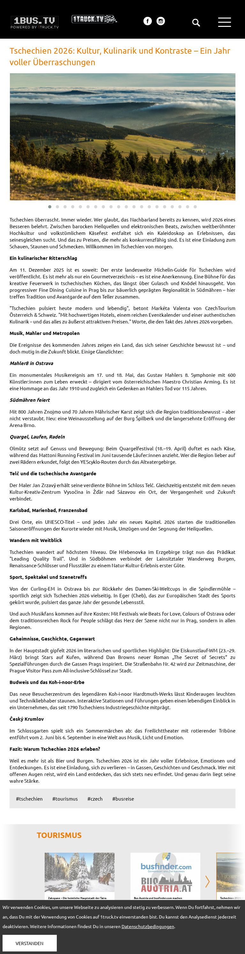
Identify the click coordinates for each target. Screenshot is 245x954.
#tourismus (65, 798)
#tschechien (29, 798)
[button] (50, 207)
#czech (95, 798)
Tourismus (59, 835)
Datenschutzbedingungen (148, 926)
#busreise (123, 798)
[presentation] (37, 882)
